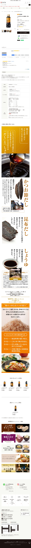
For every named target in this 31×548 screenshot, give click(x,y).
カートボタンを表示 (29, 543)
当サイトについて (13, 541)
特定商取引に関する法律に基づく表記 (8, 542)
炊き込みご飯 (10, 6)
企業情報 (17, 541)
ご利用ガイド (8, 541)
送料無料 (18, 6)
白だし (4, 6)
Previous (1, 385)
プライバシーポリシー (22, 541)
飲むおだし (7, 6)
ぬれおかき (16, 6)
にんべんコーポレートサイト (22, 542)
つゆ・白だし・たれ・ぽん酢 (7, 11)
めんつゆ (13, 6)
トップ (2, 11)
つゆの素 (12, 11)
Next (29, 385)
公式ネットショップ (3, 3)
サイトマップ (16, 542)
